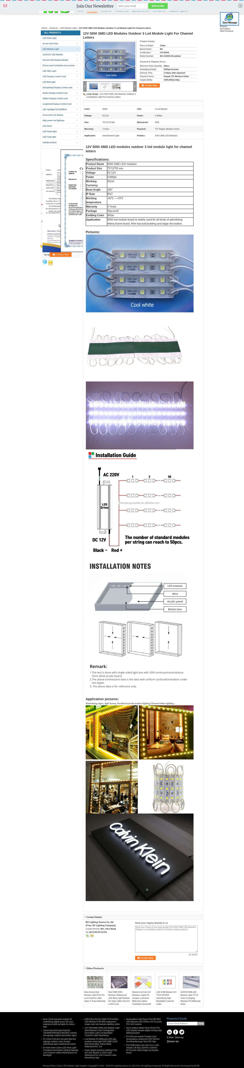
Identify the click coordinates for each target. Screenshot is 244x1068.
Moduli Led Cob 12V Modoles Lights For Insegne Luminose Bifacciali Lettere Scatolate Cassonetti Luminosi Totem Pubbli (142, 999)
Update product (49, 142)
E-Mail (170, 1037)
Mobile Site (174, 1041)
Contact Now (151, 85)
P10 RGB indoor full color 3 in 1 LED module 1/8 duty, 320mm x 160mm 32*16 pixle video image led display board (142, 1049)
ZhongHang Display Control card (57, 87)
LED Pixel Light (49, 38)
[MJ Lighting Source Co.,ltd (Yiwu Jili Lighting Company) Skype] (87, 936)
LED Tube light (49, 137)
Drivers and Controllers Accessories (58, 65)
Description (225, 29)
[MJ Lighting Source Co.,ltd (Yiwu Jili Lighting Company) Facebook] (175, 1032)
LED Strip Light (49, 71)
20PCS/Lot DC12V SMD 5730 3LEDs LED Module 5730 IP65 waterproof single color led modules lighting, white (102, 1021)
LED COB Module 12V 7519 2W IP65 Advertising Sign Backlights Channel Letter (166, 998)
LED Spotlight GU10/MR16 (54, 109)
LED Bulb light (48, 82)
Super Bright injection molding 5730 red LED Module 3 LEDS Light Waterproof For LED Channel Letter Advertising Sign (101, 1054)
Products (54, 28)
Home (44, 28)
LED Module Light (68, 28)
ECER (197, 1066)
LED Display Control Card (54, 76)
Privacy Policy (49, 1066)
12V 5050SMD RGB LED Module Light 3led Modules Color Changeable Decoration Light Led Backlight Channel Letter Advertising (102, 1032)
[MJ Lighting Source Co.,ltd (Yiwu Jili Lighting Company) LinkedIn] (169, 1032)
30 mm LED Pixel (50, 43)
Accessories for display (52, 115)
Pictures (223, 26)
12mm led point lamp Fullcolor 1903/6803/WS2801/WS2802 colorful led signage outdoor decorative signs (60, 1033)
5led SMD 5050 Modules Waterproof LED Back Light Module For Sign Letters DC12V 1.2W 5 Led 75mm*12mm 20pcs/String (119, 1001)
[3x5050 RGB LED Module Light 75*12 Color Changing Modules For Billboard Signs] (191, 982)
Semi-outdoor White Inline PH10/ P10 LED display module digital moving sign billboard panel (144, 1030)
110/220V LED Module (52, 54)
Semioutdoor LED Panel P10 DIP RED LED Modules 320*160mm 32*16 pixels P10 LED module (144, 1021)
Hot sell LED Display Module (55, 60)
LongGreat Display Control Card (57, 104)
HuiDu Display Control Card (55, 93)
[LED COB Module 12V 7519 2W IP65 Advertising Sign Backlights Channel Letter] (167, 982)
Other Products (226, 31)
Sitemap (179, 1037)
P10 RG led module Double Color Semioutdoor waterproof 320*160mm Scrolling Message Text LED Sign (143, 1039)
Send (200, 1023)
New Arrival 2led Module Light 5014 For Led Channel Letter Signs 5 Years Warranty (94, 996)
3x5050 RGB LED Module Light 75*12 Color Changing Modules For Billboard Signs (190, 998)
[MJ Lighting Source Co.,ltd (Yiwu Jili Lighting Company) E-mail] (92, 936)
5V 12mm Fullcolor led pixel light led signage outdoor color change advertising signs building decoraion (59, 1041)
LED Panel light (49, 131)
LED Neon (47, 126)
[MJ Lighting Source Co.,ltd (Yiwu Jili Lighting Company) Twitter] (181, 1032)
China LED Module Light (68, 1066)
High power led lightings (53, 120)
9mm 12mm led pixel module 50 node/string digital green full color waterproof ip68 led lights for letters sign (59, 1023)
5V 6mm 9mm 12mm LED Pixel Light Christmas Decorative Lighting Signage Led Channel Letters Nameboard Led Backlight (61, 1051)
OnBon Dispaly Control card (55, 98)
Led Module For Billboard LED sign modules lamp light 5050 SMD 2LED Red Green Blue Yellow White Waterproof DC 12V (101, 1043)
